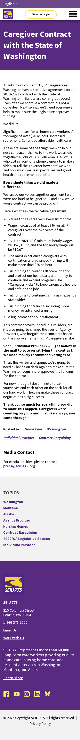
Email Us (9, 630)
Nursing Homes (15, 526)
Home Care (33, 429)
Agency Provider (16, 520)
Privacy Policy (40, 723)
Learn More (13, 677)
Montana (10, 508)
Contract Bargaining (55, 437)
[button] (17, 3)
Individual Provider (18, 437)
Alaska (8, 514)
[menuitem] (8, 4)
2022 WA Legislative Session (26, 538)
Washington (56, 429)
